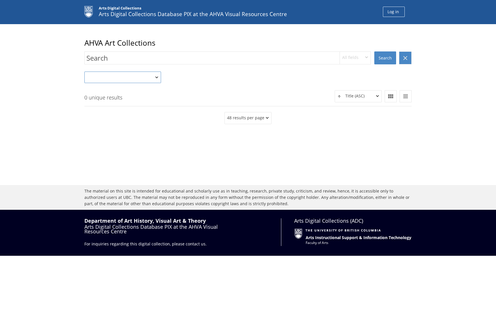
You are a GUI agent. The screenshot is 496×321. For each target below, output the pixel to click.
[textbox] (358, 96)
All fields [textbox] (350, 57)
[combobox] (355, 57)
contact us (196, 244)
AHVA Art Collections (119, 43)
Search (385, 58)
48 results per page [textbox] (245, 117)
